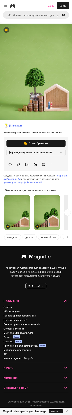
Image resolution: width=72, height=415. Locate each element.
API (5, 354)
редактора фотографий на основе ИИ (23, 182)
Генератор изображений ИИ (19, 315)
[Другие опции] (51, 164)
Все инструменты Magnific (18, 358)
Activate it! (55, 411)
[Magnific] (36, 257)
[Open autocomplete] (8, 15)
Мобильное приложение (17, 349)
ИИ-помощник (11, 311)
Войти (63, 5)
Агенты (11, 337)
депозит (30, 237)
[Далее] (67, 212)
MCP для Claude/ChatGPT (18, 332)
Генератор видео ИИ (15, 320)
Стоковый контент (13, 328)
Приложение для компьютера (24, 345)
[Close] (67, 411)
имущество (12, 237)
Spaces (7, 307)
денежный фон (48, 237)
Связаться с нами (15, 388)
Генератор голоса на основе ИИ (21, 324)
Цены (51, 5)
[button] (36, 286)
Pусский (36, 285)
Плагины (12, 341)
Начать (8, 368)
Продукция (11, 301)
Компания (10, 378)
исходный (23, 30)
